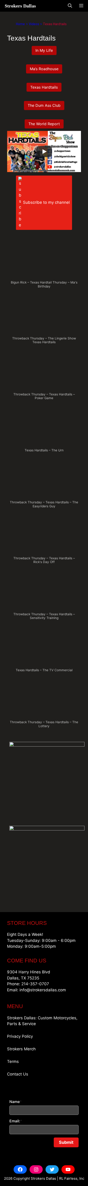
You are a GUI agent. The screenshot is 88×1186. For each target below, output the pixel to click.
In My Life (44, 50)
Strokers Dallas (20, 5)
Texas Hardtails (44, 87)
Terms (13, 1061)
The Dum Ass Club (44, 105)
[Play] (44, 151)
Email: (15, 1121)
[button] (44, 265)
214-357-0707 (35, 984)
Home (20, 24)
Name (15, 1101)
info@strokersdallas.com (42, 990)
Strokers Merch (21, 1049)
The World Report (44, 123)
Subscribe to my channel (46, 202)
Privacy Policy (20, 1036)
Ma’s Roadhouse (44, 68)
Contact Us (17, 1074)
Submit (66, 1142)
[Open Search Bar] (70, 6)
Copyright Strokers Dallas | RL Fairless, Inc (48, 1178)
